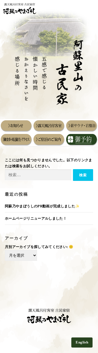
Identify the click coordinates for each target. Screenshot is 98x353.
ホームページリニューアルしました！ (36, 218)
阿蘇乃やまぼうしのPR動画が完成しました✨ (42, 206)
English (82, 342)
